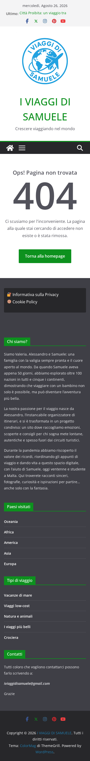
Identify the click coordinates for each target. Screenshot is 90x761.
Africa (9, 532)
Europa (10, 563)
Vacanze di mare (18, 595)
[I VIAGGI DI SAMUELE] (10, 148)
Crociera (11, 637)
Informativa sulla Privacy (35, 294)
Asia (7, 553)
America (11, 542)
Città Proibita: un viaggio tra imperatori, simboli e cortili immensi (50, 16)
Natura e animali (18, 616)
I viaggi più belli (17, 626)
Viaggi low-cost (17, 605)
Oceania (11, 521)
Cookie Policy (24, 302)
